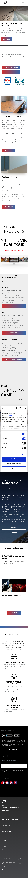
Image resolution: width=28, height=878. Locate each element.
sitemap (23, 865)
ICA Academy (5, 827)
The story (4, 844)
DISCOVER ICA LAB (14, 306)
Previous (4, 567)
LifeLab (3, 823)
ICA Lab (4, 822)
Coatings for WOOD (6, 813)
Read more (6, 39)
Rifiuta (14, 468)
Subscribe (14, 765)
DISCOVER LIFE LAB (14, 332)
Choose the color (5, 835)
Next (23, 567)
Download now (14, 749)
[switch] (24, 438)
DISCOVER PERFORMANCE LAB (14, 359)
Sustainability (5, 846)
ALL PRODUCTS (9, 150)
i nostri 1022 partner (10, 415)
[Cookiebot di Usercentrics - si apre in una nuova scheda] (16, 408)
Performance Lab (6, 825)
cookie (3, 866)
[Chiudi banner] (25, 408)
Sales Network (14, 532)
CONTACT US (14, 527)
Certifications (5, 848)
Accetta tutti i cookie (14, 458)
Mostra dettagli (19, 454)
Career (3, 849)
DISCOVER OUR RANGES (11, 72)
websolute (6, 869)
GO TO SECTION (14, 612)
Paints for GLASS (6, 814)
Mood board (4, 834)
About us (4, 843)
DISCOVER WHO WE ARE (11, 67)
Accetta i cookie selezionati (14, 463)
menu (23, 2)
